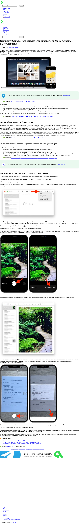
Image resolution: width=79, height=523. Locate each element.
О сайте (5, 514)
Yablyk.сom (15, 522)
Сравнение (6, 12)
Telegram (7, 446)
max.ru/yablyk (61, 164)
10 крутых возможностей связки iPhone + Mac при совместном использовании (32, 116)
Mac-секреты (17, 449)
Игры (4, 511)
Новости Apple (37, 449)
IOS (4, 15)
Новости (5, 11)
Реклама (5, 515)
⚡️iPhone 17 (6, 17)
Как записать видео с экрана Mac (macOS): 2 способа (17, 441)
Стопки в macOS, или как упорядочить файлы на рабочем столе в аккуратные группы (34, 158)
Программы (6, 510)
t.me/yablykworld (67, 95)
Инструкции (6, 8)
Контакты (5, 517)
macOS (5, 14)
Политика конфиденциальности (11, 519)
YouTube (13, 446)
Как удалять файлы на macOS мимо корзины (23, 101)
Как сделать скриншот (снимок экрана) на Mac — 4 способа (27, 137)
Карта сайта (6, 518)
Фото (42, 449)
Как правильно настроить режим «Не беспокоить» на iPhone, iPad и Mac (22, 443)
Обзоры (5, 10)
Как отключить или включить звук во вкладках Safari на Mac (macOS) (21, 442)
